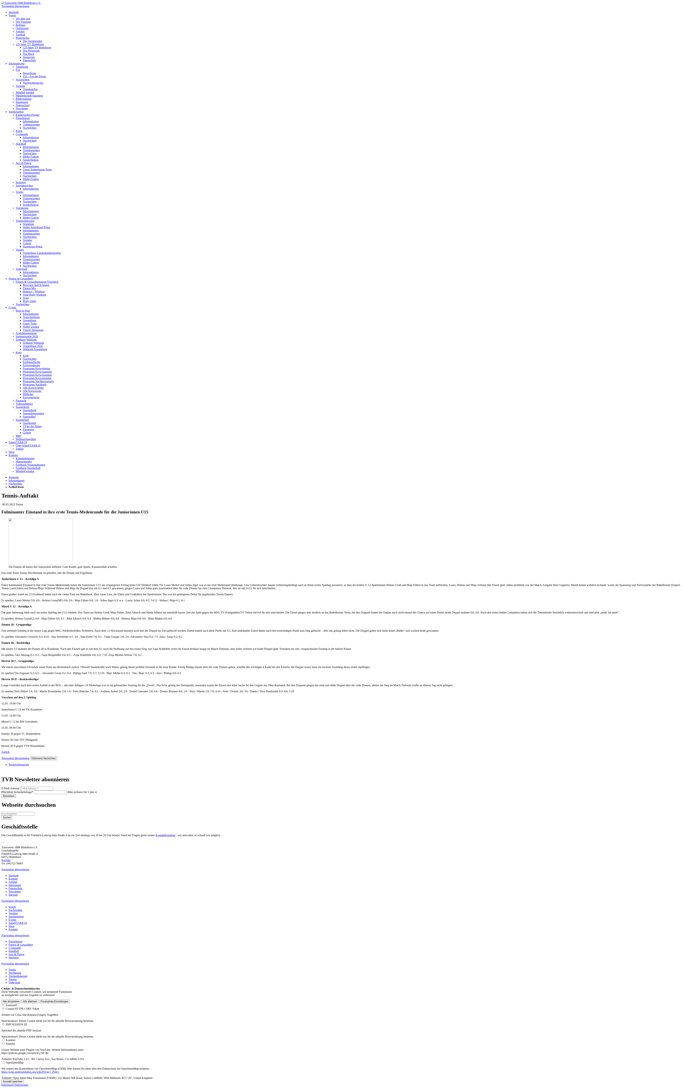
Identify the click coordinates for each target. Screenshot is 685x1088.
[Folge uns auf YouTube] (4, 841)
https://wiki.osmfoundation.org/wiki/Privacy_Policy (30, 1071)
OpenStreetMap (15, 1062)
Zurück (5, 751)
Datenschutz (21, 1084)
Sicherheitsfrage (17, 792)
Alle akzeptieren (11, 1001)
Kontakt (6, 860)
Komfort (10, 1040)
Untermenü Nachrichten (43, 758)
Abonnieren (8, 796)
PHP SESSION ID (16, 1024)
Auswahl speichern (12, 1081)
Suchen (7, 817)
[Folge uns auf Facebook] (1, 841)
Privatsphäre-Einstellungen (54, 1001)
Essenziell (11, 1005)
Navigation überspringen (15, 6)
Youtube (10, 1043)
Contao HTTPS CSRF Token (22, 1008)
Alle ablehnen (30, 1001)
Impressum (7, 1084)
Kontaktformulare (166, 835)
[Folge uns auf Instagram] (3, 841)
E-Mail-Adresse (10, 788)
